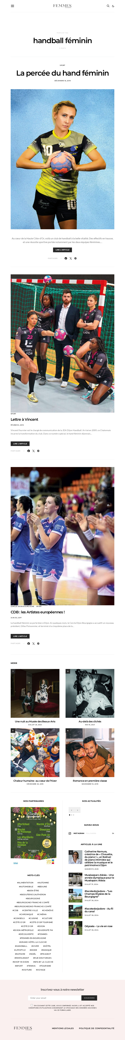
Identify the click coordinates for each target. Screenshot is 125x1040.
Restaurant (22, 958)
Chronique (27, 914)
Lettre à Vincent (24, 419)
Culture (47, 918)
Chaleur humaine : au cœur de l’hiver (35, 780)
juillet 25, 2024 (35, 725)
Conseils (20, 918)
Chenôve (48, 910)
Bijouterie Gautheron (33, 894)
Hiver (36, 946)
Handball (21, 946)
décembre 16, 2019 (62, 81)
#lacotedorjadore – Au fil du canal (99, 910)
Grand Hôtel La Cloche (33, 942)
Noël (33, 954)
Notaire (20, 954)
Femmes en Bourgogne (33, 938)
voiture (27, 970)
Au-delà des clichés (90, 721)
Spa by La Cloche (43, 962)
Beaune (43, 886)
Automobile (26, 886)
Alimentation (25, 882)
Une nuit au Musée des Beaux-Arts (35, 721)
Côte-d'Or (19, 922)
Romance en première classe (90, 780)
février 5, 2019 (17, 425)
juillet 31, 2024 (91, 884)
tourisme (46, 966)
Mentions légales (63, 1028)
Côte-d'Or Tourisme (42, 922)
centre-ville (31, 910)
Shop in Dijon (21, 962)
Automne (44, 882)
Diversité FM (46, 930)
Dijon (42, 926)
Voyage (41, 970)
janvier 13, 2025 (91, 869)
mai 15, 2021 (90, 725)
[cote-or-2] (33, 836)
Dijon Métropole (24, 930)
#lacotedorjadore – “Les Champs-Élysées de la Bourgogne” (98, 894)
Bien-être (33, 890)
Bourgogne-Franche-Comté (33, 902)
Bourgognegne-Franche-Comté (34, 906)
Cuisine (34, 918)
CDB (16, 910)
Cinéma (42, 914)
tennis (32, 966)
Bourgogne (33, 898)
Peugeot (46, 954)
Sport (62, 65)
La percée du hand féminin (62, 73)
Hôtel (47, 946)
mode (34, 950)
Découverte (27, 934)
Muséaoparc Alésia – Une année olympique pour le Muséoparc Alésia (99, 878)
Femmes (43, 934)
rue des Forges (42, 958)
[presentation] (72, 810)
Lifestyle (21, 950)
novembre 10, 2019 (90, 784)
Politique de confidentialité (96, 1028)
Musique (47, 950)
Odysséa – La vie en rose (98, 926)
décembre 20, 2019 (35, 784)
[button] (113, 6)
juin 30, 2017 (16, 618)
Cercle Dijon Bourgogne (22, 606)
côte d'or (27, 926)
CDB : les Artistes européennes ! (38, 612)
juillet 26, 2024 (91, 900)
